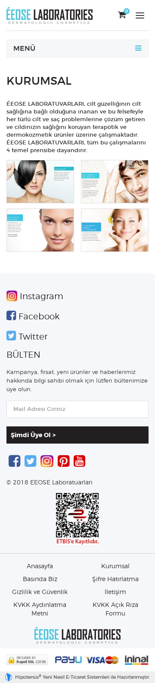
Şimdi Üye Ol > (33, 435)
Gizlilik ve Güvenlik (40, 592)
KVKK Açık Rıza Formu (115, 609)
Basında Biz (40, 579)
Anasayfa (40, 567)
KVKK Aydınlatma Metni (39, 609)
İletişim (115, 592)
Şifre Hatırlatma (115, 579)
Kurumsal (115, 567)
